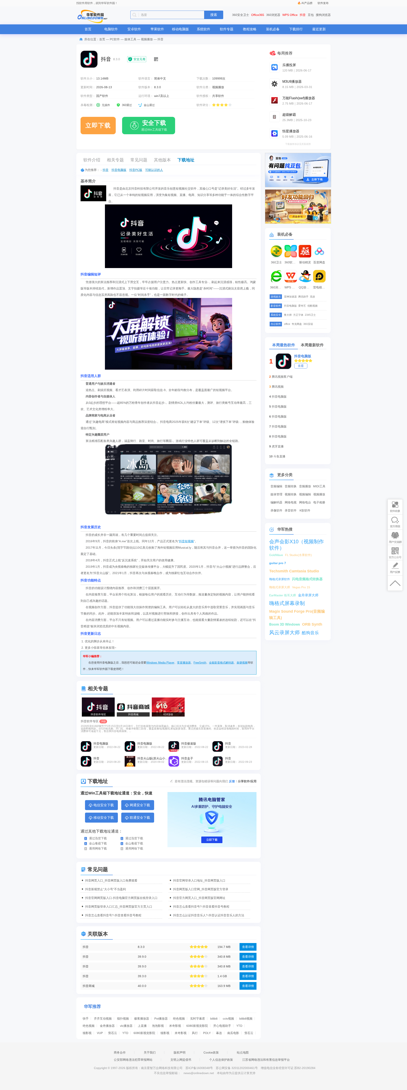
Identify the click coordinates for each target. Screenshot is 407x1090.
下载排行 (296, 29)
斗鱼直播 (279, 456)
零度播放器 (184, 662)
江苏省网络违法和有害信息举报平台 (266, 1059)
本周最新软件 (312, 345)
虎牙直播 (278, 446)
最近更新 (319, 29)
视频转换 (291, 494)
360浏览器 (273, 14)
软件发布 (323, 3)
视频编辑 (305, 494)
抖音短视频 (186, 541)
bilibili (213, 1018)
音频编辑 (276, 486)
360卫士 (276, 262)
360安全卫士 (240, 14)
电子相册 (319, 502)
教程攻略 (249, 29)
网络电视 (291, 502)
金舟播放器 (107, 1025)
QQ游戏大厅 (305, 287)
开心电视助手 (222, 1025)
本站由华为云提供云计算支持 (236, 1073)
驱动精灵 (305, 262)
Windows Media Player (160, 662)
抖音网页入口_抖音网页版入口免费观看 (111, 880)
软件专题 (226, 29)
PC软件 (115, 39)
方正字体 (298, 314)
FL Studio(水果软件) (298, 555)
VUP (100, 1032)
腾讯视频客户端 (282, 376)
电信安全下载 (103, 805)
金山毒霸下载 (98, 843)
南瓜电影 (233, 1032)
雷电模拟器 (320, 287)
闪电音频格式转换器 (307, 579)
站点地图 (243, 1052)
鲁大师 (288, 314)
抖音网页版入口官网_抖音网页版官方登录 (200, 889)
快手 (86, 1018)
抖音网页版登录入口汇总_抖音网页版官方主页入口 (118, 906)
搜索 (213, 15)
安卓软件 (134, 29)
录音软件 (291, 510)
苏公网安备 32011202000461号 (237, 1068)
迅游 (312, 296)
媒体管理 (276, 494)
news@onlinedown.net (199, 1073)
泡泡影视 (158, 1025)
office (287, 324)
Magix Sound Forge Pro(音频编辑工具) (297, 612)
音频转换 (291, 486)
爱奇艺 (302, 305)
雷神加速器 (290, 296)
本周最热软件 (283, 345)
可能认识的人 (154, 170)
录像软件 (276, 510)
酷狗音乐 (310, 632)
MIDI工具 (319, 486)
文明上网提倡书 (180, 1059)
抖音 (303, 14)
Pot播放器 (161, 1018)
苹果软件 (157, 29)
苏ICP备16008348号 (199, 1068)
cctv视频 (228, 1018)
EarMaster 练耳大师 (282, 595)
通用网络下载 (98, 848)
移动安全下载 (103, 817)
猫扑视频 (123, 1018)
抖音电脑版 (119, 170)
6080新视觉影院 (197, 1025)
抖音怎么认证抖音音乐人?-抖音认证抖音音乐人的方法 (208, 915)
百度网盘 (319, 262)
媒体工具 (130, 39)
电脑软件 (111, 29)
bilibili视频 (245, 1018)
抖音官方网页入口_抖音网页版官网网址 (199, 898)
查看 (301, 366)
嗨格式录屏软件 (279, 579)
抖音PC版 (135, 170)
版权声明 (179, 1052)
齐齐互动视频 (103, 1018)
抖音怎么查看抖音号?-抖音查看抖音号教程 (201, 906)
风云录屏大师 (284, 632)
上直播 (142, 1025)
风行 (195, 1032)
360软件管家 (291, 262)
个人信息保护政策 (221, 1059)
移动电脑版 (180, 29)
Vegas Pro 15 (301, 587)
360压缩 (308, 324)
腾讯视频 (278, 386)
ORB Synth (312, 624)
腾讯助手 (303, 296)
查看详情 (248, 947)
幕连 (219, 1032)
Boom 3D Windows (284, 624)
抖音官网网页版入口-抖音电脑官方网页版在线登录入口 (121, 898)
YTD (239, 1025)
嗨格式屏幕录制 (287, 603)
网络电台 (305, 502)
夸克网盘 (297, 324)
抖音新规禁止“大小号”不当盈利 (105, 889)
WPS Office (290, 14)
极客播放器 (141, 1018)
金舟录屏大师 (308, 595)
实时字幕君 (197, 1018)
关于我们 (150, 1052)
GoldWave (276, 555)
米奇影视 (175, 1025)
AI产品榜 (306, 3)
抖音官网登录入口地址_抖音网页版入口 (199, 880)
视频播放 (147, 39)
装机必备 (273, 29)
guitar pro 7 (277, 563)
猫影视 (87, 1032)
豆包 (311, 14)
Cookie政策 (211, 1052)
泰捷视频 (242, 662)
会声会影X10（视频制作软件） (296, 542)
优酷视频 (312, 305)
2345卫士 (310, 314)
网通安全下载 (140, 805)
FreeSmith (200, 662)
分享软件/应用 (247, 781)
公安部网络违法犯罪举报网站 (133, 1059)
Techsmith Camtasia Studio (294, 571)
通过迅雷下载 (98, 838)
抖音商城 (89, 986)
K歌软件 (305, 510)
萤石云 (112, 1032)
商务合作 (120, 1052)
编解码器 (276, 502)
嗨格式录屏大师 (279, 587)
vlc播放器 (126, 1025)
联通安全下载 (140, 817)
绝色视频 (179, 1018)
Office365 (257, 14)
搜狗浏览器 (323, 14)
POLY (207, 1032)
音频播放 (305, 486)
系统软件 (203, 29)
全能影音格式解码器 (221, 662)
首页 (88, 29)
